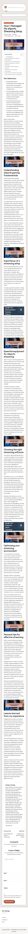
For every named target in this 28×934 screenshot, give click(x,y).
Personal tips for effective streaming (13, 72)
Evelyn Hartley (10, 785)
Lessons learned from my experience (13, 74)
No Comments (18, 36)
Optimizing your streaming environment (11, 70)
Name (5, 873)
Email (5, 880)
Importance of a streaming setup (12, 61)
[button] (8, 825)
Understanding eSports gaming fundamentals (12, 59)
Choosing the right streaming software (11, 67)
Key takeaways (9, 56)
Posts (3, 922)
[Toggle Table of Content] (21, 54)
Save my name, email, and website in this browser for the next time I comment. (13, 896)
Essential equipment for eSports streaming (12, 64)
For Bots (4, 917)
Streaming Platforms (8, 22)
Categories (4, 919)
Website (6, 888)
